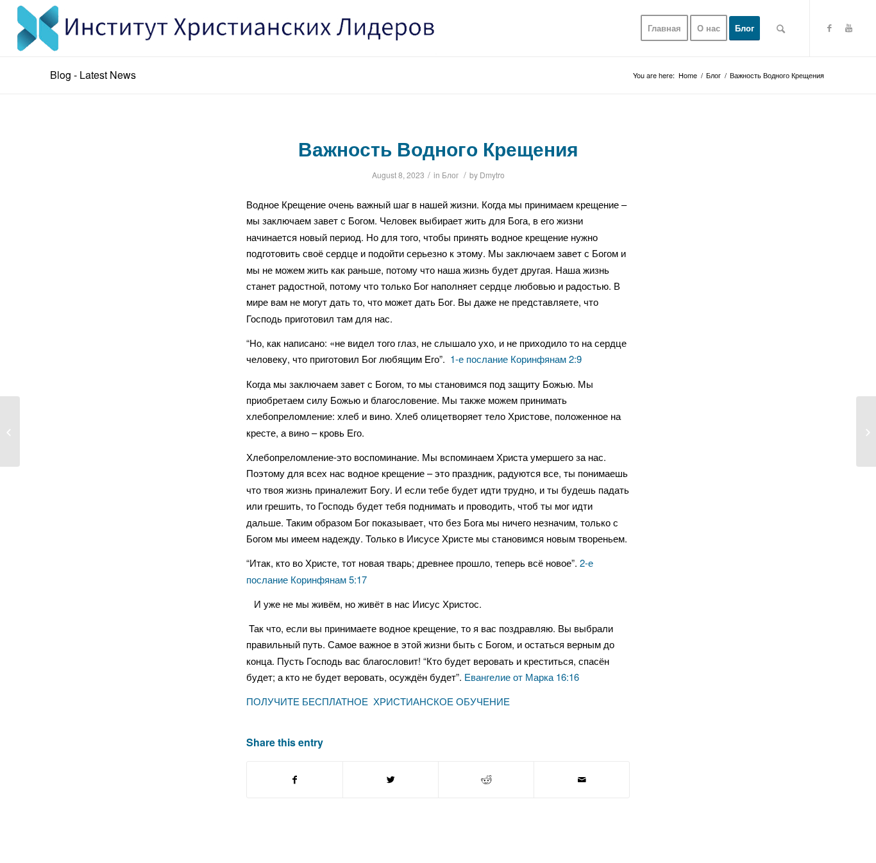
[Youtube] (849, 27)
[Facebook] (829, 27)
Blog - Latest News (93, 74)
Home (687, 75)
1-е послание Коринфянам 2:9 (516, 358)
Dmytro (492, 174)
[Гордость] (10, 431)
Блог (713, 75)
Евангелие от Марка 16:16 (521, 676)
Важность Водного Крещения (438, 148)
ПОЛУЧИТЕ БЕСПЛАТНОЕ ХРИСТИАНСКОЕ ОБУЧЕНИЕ (378, 701)
